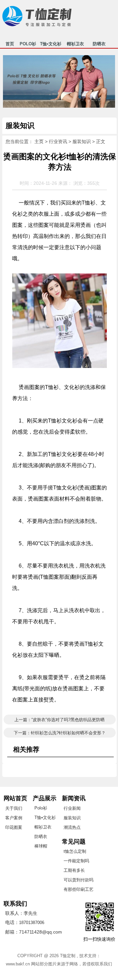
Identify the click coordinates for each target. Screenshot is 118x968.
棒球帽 (40, 846)
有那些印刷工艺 (78, 889)
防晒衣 (99, 44)
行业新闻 (72, 808)
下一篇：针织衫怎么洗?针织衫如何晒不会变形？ (60, 732)
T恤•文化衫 (50, 44)
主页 (39, 141)
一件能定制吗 (76, 860)
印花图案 (13, 827)
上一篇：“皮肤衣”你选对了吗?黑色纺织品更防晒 (59, 719)
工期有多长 (74, 870)
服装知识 (81, 141)
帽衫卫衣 (75, 44)
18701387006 (31, 922)
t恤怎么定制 (75, 851)
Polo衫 (40, 808)
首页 (10, 44)
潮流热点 (72, 827)
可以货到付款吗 (78, 879)
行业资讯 (58, 141)
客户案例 (13, 817)
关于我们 (13, 808)
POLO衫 (28, 44)
